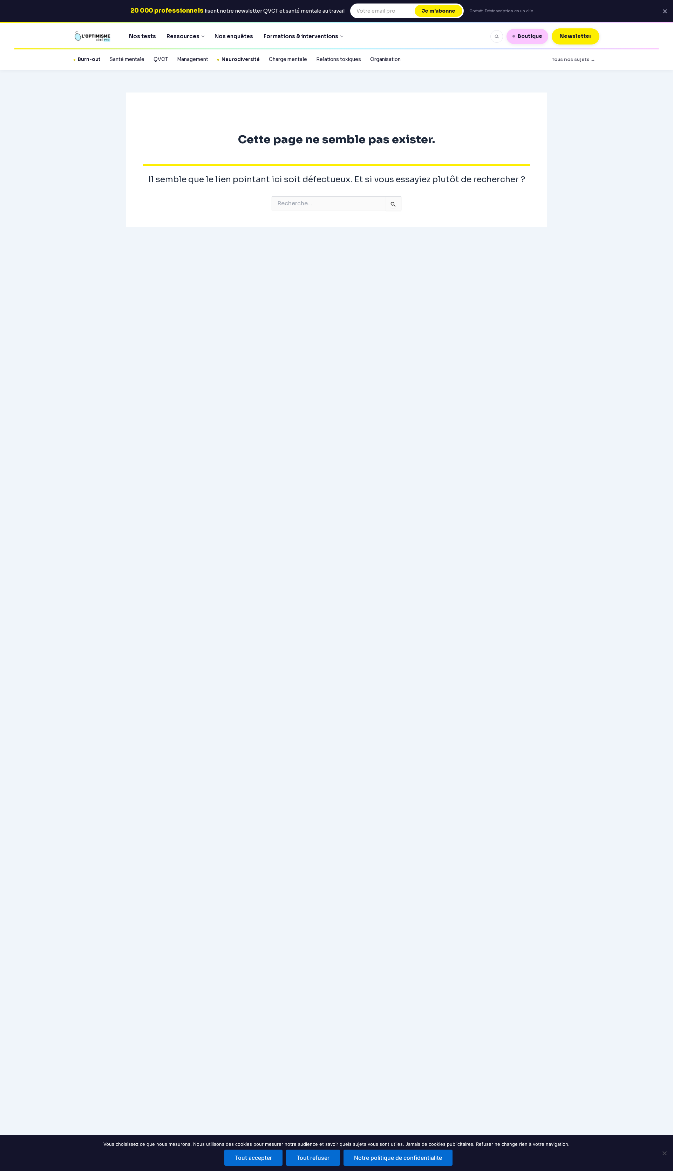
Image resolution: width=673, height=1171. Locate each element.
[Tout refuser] (664, 1153)
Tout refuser (313, 1157)
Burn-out (89, 59)
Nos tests (142, 36)
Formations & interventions (301, 36)
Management (192, 59)
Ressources (182, 36)
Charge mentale (288, 59)
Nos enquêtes (234, 36)
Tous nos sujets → (573, 59)
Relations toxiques (338, 59)
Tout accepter (253, 1157)
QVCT (161, 59)
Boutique (530, 36)
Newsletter (575, 36)
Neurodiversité (241, 59)
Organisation (385, 59)
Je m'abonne (438, 11)
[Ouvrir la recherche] (496, 36)
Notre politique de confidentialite (398, 1157)
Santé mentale (127, 59)
